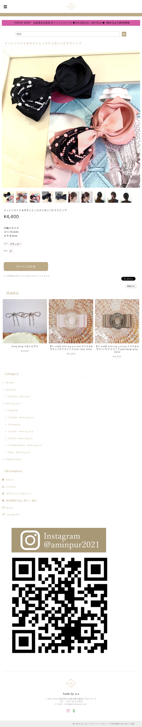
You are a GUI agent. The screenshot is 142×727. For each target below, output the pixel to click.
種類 (6, 243)
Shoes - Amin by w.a (20, 438)
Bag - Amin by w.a (19, 452)
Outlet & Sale (13, 459)
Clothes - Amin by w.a (21, 417)
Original (13, 410)
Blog (9, 507)
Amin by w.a (13, 403)
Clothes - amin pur (19, 396)
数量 (6, 250)
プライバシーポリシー (19, 493)
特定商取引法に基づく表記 (21, 500)
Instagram (13, 514)
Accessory (14, 424)
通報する (131, 286)
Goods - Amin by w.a (20, 431)
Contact (11, 486)
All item (10, 382)
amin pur (11, 389)
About (10, 479)
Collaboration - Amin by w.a (25, 445)
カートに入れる (26, 266)
